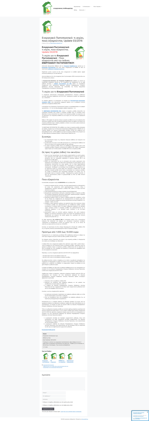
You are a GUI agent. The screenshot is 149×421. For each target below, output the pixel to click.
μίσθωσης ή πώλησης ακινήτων (56, 69)
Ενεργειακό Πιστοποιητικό (48, 67)
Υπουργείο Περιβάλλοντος (70, 66)
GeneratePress (85, 419)
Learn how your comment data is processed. (71, 411)
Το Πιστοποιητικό (86, 6)
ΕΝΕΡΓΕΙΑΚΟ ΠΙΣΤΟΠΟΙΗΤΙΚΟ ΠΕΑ (52, 111)
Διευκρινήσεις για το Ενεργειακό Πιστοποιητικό (52, 367)
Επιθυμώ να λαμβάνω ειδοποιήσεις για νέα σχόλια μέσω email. (58, 402)
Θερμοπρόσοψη (77, 6)
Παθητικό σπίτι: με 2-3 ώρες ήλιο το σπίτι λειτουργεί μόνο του (55, 366)
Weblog (75, 10)
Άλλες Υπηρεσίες (97, 6)
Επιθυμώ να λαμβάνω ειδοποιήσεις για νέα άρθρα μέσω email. (58, 405)
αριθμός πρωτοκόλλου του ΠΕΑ (62, 83)
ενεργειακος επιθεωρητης (63, 8)
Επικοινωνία (81, 10)
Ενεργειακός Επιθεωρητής (48, 329)
